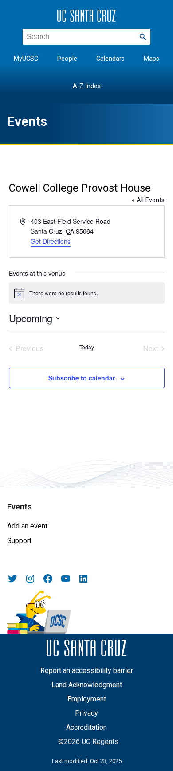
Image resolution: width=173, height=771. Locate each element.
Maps (151, 59)
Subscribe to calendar (81, 377)
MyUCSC (26, 59)
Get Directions (51, 241)
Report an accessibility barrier (86, 670)
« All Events (148, 200)
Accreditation (86, 727)
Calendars (110, 59)
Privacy (86, 713)
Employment (86, 699)
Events (27, 121)
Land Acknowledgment (86, 685)
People (67, 59)
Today (86, 347)
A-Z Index (87, 86)
